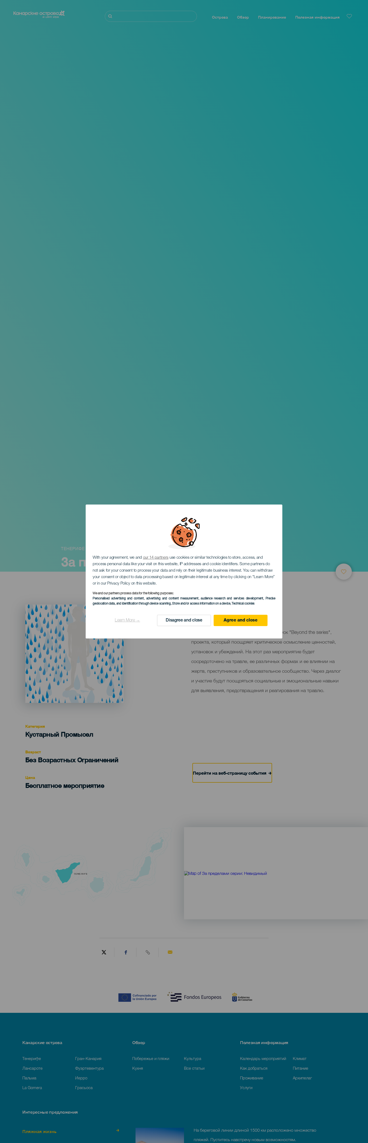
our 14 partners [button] (156, 558)
